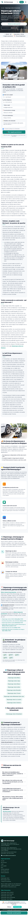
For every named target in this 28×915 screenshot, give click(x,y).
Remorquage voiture (5, 879)
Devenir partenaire (5, 869)
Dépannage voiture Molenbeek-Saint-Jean (14, 696)
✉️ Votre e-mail (6, 105)
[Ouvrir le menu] (25, 2)
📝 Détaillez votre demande (9, 120)
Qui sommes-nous (5, 870)
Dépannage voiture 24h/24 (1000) (12, 619)
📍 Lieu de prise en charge (9, 110)
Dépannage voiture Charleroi (14, 702)
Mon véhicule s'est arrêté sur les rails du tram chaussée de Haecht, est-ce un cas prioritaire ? (12, 782)
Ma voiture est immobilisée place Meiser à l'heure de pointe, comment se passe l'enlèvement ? (12, 773)
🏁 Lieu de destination (8, 115)
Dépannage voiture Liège (14, 680)
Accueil (2, 8)
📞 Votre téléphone (7, 100)
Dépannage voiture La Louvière (14, 699)
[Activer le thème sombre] (17, 2)
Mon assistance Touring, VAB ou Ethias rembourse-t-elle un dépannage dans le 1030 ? (12, 798)
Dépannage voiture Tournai (14, 693)
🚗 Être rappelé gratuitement (14, 132)
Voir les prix (14, 28)
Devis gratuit (3, 865)
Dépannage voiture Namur (14, 684)
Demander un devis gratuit (14, 913)
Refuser (9, 906)
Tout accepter (17, 906)
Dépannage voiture (5, 878)
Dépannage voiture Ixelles (14, 687)
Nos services (4, 862)
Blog (2, 867)
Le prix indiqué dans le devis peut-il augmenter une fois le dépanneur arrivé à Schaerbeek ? (12, 790)
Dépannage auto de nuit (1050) (11, 627)
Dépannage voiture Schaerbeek (8, 897)
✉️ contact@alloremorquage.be (8, 855)
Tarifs (2, 864)
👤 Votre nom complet (8, 94)
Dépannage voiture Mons (14, 677)
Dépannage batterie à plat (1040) (12, 622)
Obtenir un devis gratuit (14, 24)
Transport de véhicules (6, 881)
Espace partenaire (5, 872)
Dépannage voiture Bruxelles (14, 690)
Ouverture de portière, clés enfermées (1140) (14, 620)
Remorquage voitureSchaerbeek (14, 713)
